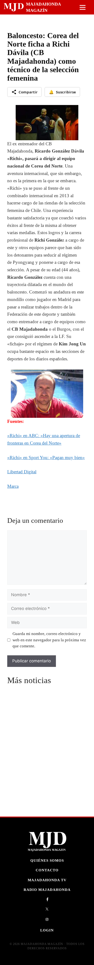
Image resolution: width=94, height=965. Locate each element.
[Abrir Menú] (82, 7)
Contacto (47, 870)
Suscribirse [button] (62, 92)
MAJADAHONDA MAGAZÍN (43, 7)
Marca (13, 486)
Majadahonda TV (47, 880)
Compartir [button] (28, 92)
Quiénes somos (47, 860)
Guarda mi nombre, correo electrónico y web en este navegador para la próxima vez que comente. (49, 639)
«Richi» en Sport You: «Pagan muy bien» (46, 457)
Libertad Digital (21, 471)
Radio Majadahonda (47, 890)
